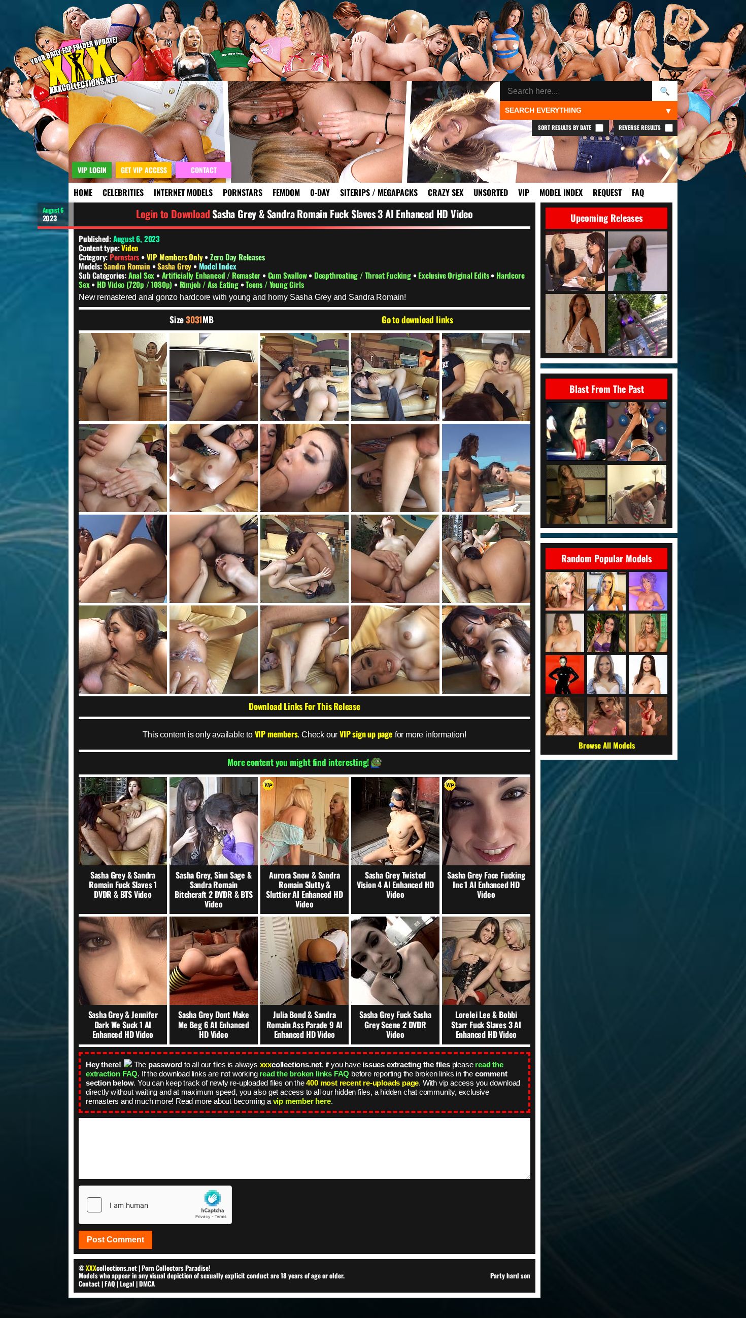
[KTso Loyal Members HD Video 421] (576, 495)
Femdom (286, 192)
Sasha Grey (175, 266)
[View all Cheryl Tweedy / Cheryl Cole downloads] (565, 674)
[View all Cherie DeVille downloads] (565, 716)
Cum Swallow (288, 275)
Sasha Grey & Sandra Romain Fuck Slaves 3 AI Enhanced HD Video (342, 213)
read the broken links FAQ (304, 1073)
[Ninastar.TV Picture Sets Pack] (636, 432)
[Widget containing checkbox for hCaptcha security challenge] (155, 1205)
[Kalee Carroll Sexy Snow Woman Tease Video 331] (636, 495)
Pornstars (242, 192)
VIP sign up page (366, 734)
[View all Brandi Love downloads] (648, 633)
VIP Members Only (175, 256)
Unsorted (490, 192)
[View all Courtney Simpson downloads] (565, 591)
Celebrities (123, 192)
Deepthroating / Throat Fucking (363, 275)
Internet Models (183, 192)
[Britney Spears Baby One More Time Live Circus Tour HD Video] (576, 432)
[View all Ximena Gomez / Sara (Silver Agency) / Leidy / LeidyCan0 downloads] (606, 633)
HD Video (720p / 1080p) (135, 284)
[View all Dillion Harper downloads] (648, 591)
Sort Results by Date (565, 127)
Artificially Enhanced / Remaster (212, 275)
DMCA (147, 1283)
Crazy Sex (445, 192)
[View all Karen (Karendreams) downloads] (648, 716)
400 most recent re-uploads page (362, 1082)
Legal (127, 1283)
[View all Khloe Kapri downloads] (606, 716)
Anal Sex (142, 275)
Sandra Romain (128, 266)
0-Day (320, 192)
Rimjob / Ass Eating (210, 284)
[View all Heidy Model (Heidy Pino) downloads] (565, 633)
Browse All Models (607, 745)
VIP (523, 192)
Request (607, 192)
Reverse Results (640, 127)
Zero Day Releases (237, 256)
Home (83, 192)
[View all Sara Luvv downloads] (606, 674)
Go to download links (417, 320)
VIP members (276, 734)
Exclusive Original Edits (454, 275)
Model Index (561, 192)
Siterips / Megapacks (379, 192)
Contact (89, 1283)
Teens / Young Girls (274, 284)
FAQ (638, 192)
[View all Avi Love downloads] (648, 674)
